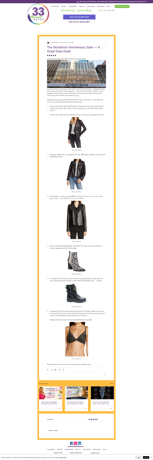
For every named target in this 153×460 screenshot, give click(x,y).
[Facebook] (71, 443)
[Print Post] (63, 369)
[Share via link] (59, 369)
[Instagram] (75, 443)
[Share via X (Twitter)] (51, 369)
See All (112, 383)
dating (49, 32)
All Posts (41, 32)
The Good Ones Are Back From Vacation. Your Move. (75, 403)
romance (56, 32)
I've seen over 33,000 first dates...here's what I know (101, 403)
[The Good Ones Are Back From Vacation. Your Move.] (76, 392)
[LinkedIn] (79, 443)
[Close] (151, 457)
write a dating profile (91, 32)
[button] (112, 31)
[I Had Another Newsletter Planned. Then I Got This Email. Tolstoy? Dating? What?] (50, 392)
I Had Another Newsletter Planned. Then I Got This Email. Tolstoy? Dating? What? (49, 403)
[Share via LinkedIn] (55, 369)
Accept (146, 457)
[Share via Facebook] (48, 369)
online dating (66, 32)
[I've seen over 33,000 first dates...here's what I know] (102, 392)
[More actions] (105, 43)
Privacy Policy (63, 457)
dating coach (77, 32)
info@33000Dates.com (75, 446)
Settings (139, 457)
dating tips (103, 32)
